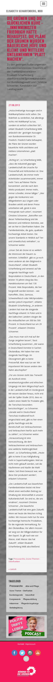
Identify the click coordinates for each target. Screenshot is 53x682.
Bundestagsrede (16, 595)
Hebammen (14, 604)
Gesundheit (29, 595)
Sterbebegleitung (16, 608)
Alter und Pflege (32, 586)
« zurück (12, 569)
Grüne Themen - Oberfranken (20, 591)
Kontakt (21, 644)
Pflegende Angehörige (29, 604)
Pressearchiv (19, 559)
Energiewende (14, 599)
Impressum (30, 644)
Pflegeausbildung (30, 599)
